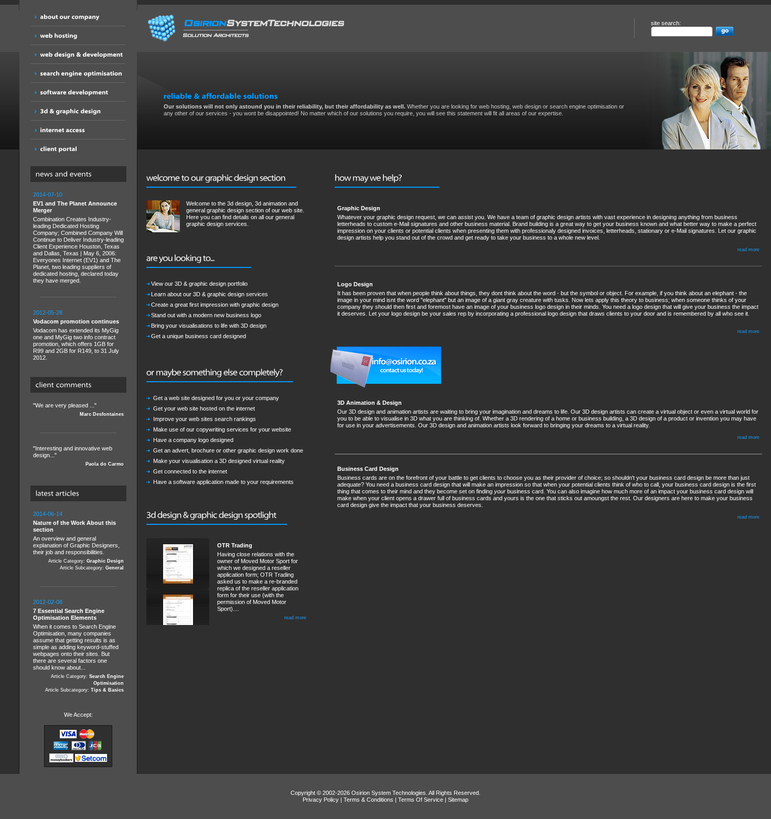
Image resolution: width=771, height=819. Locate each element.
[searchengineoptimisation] (78, 73)
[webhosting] (78, 35)
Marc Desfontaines (102, 414)
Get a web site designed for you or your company (216, 398)
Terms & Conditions (368, 799)
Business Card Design (368, 469)
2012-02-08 (47, 602)
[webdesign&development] (78, 54)
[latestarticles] (81, 494)
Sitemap (458, 799)
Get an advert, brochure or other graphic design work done (228, 450)
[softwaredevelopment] (78, 92)
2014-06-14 (47, 514)
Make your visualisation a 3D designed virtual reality (219, 461)
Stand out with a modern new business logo (206, 315)
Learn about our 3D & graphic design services (209, 294)
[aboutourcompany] (78, 16)
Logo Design (355, 284)
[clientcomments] (81, 385)
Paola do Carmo (104, 464)
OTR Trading (234, 545)
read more (295, 617)
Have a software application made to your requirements (223, 482)
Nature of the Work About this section (74, 526)
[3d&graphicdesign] (78, 111)
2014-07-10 (47, 194)
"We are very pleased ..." (78, 409)
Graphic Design (105, 561)
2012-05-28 (47, 312)
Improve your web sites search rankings (204, 419)
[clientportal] (78, 148)
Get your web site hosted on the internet (204, 408)
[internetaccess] (78, 130)
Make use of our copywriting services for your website (222, 429)
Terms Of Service (420, 799)
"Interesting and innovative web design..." (78, 456)
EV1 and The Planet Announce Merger (75, 206)
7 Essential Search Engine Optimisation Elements (68, 614)
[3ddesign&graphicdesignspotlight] (216, 515)
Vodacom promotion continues (76, 321)
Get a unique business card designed (198, 336)
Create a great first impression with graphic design (215, 304)
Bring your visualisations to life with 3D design (208, 325)
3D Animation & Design (369, 403)
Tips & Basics (107, 690)
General (114, 567)
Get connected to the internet (190, 471)
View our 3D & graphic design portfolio (199, 284)
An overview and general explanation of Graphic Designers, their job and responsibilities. (78, 540)
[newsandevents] (81, 174)
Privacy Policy (321, 799)
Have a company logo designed (193, 440)
